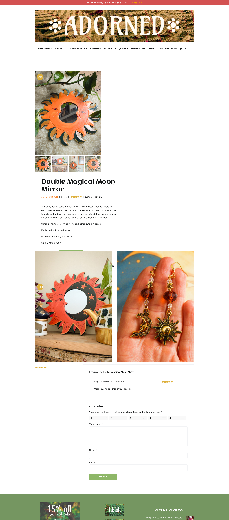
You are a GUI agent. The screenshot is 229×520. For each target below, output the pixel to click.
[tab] (55, 367)
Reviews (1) (41, 367)
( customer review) (92, 197)
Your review (96, 424)
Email (93, 462)
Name (93, 450)
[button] (186, 48)
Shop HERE (137, 2)
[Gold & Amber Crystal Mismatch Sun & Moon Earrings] (155, 307)
